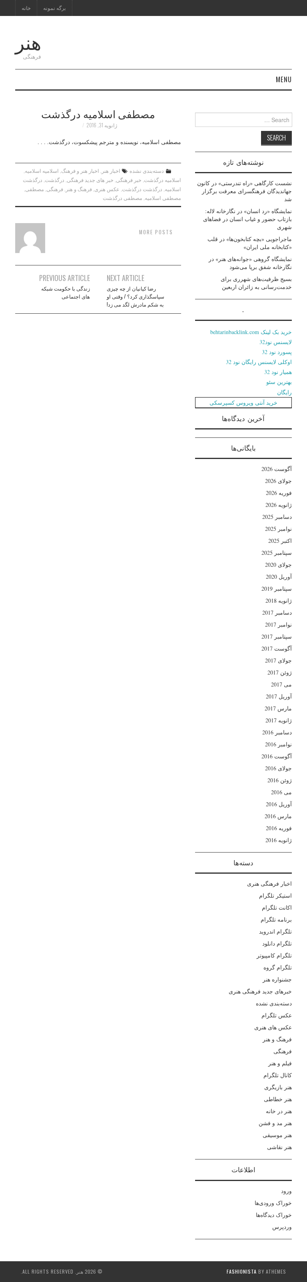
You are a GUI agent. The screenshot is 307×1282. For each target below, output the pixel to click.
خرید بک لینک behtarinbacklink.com (251, 332)
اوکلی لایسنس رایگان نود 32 (259, 362)
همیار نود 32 (278, 372)
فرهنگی (54, 189)
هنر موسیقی (277, 1135)
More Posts (156, 232)
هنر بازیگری (278, 1087)
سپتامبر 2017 (276, 636)
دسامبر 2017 (277, 612)
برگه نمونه (54, 8)
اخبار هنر (111, 170)
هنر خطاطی (278, 1099)
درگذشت (54, 180)
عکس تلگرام (276, 1015)
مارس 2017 (278, 708)
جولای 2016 (278, 768)
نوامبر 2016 (278, 744)
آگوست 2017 (276, 648)
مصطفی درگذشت (122, 198)
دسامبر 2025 (277, 516)
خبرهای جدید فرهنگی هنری (260, 991)
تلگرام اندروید (275, 931)
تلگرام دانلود (277, 943)
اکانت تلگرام (277, 907)
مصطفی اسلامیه (163, 198)
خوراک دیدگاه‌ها (274, 1215)
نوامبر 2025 (278, 528)
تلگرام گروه (277, 967)
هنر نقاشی (279, 1147)
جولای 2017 (278, 660)
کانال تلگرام (277, 1075)
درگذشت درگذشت (142, 189)
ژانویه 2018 (278, 600)
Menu (284, 79)
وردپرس (282, 1227)
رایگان (284, 392)
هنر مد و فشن (275, 1123)
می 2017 (281, 684)
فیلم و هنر (280, 1063)
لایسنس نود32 (275, 342)
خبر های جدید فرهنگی (90, 180)
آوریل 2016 (279, 804)
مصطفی (34, 189)
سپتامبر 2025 (276, 552)
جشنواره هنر (277, 979)
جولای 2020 (278, 564)
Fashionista (242, 1271)
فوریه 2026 (279, 493)
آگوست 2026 (276, 469)
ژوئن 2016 (279, 780)
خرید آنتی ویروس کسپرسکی (243, 402)
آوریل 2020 (279, 576)
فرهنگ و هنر (79, 189)
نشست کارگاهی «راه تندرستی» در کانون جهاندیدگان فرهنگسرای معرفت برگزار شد (244, 191)
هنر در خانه (279, 1111)
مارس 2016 (278, 816)
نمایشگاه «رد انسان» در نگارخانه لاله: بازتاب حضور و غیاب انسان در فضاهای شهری (247, 219)
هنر (28, 41)
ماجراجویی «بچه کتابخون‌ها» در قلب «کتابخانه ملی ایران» (249, 243)
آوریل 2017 (279, 696)
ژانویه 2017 (278, 720)
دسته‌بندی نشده (147, 170)
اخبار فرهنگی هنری (269, 883)
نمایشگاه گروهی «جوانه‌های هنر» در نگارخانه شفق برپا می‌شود (250, 263)
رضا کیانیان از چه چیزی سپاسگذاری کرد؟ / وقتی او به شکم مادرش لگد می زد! (135, 296)
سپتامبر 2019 (276, 588)
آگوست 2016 (276, 756)
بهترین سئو (279, 382)
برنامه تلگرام (276, 919)
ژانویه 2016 (278, 840)
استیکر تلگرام (275, 895)
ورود (286, 1191)
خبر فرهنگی (129, 180)
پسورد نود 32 (277, 352)
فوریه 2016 (279, 828)
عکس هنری (107, 189)
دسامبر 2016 (277, 732)
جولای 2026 (278, 481)
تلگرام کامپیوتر (274, 955)
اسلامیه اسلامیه (42, 170)
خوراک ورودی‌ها (273, 1203)
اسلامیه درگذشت (162, 180)
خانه (26, 8)
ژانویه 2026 (278, 504)
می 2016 (281, 792)
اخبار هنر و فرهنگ (80, 170)
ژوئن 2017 (279, 672)
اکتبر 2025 (280, 540)
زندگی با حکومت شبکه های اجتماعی (65, 292)
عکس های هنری (273, 1027)
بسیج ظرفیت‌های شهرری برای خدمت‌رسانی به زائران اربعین (256, 283)
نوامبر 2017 (278, 624)
